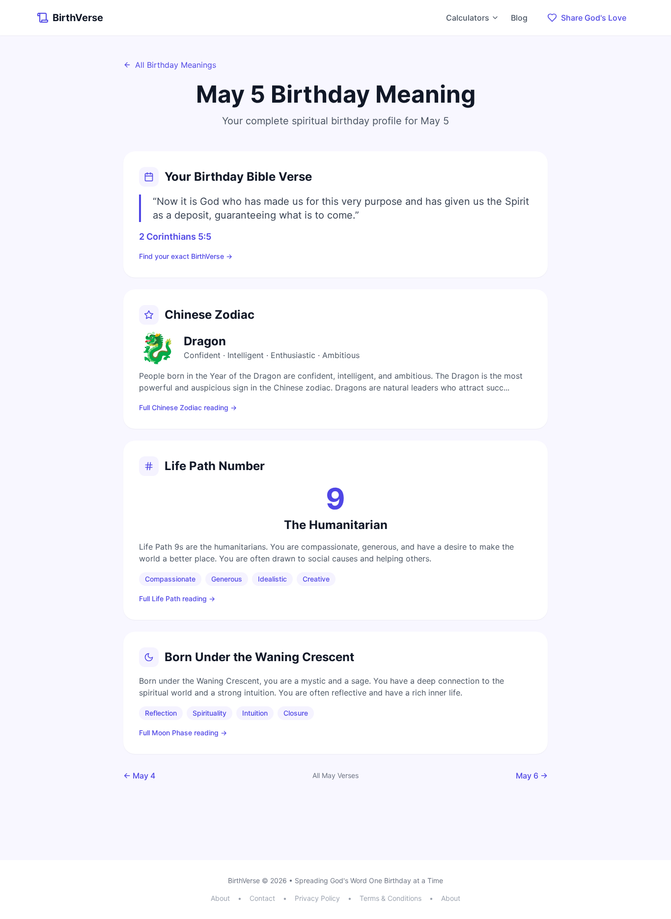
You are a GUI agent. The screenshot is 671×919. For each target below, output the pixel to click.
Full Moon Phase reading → (183, 732)
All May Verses (335, 775)
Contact (262, 898)
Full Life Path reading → (177, 598)
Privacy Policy (317, 898)
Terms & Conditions (390, 898)
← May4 (139, 775)
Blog (519, 18)
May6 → (532, 775)
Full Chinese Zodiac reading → (188, 407)
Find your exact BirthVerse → (185, 256)
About (220, 898)
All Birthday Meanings (175, 65)
